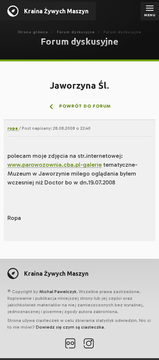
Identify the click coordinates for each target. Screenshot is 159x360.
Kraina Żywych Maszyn (56, 11)
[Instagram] (88, 344)
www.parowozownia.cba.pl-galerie (54, 164)
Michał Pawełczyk (58, 291)
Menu (150, 15)
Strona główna (33, 32)
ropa (13, 128)
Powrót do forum (84, 106)
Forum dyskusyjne (76, 32)
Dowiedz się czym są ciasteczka (70, 327)
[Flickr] (70, 344)
